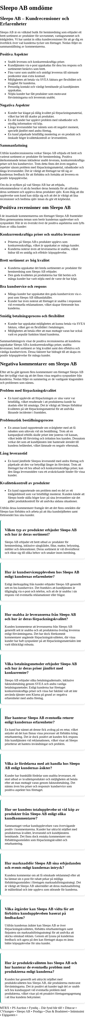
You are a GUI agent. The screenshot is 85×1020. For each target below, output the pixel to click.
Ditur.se (70, 1007)
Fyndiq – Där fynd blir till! (45, 1007)
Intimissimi (77, 1011)
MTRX (4, 1007)
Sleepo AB (23, 1011)
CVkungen (7, 1011)
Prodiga (38, 1011)
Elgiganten (8, 1015)
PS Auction (19, 1007)
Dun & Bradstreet (56, 1011)
